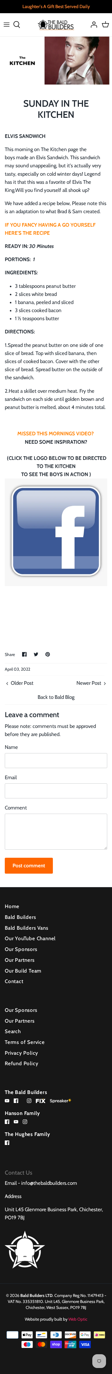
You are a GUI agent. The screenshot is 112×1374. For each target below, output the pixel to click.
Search (13, 1031)
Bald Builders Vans (26, 928)
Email (11, 777)
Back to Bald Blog (56, 697)
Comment (16, 808)
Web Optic (77, 1319)
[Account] (92, 24)
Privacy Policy (21, 1053)
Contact (14, 981)
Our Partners (20, 960)
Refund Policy (21, 1063)
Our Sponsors (21, 949)
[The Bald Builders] (56, 24)
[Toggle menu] (6, 24)
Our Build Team (23, 971)
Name (11, 747)
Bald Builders (20, 917)
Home (12, 906)
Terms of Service (25, 1042)
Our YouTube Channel (30, 938)
